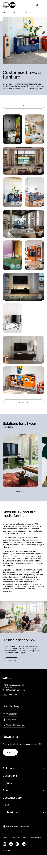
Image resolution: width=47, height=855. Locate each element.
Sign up (8, 752)
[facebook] (11, 844)
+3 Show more (23, 402)
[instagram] (4, 844)
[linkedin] (24, 844)
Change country (24, 826)
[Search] (37, 5)
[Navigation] (42, 5)
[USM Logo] (9, 5)
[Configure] (18, 140)
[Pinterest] (17, 844)
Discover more (11, 660)
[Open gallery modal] (12, 129)
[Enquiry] (12, 140)
